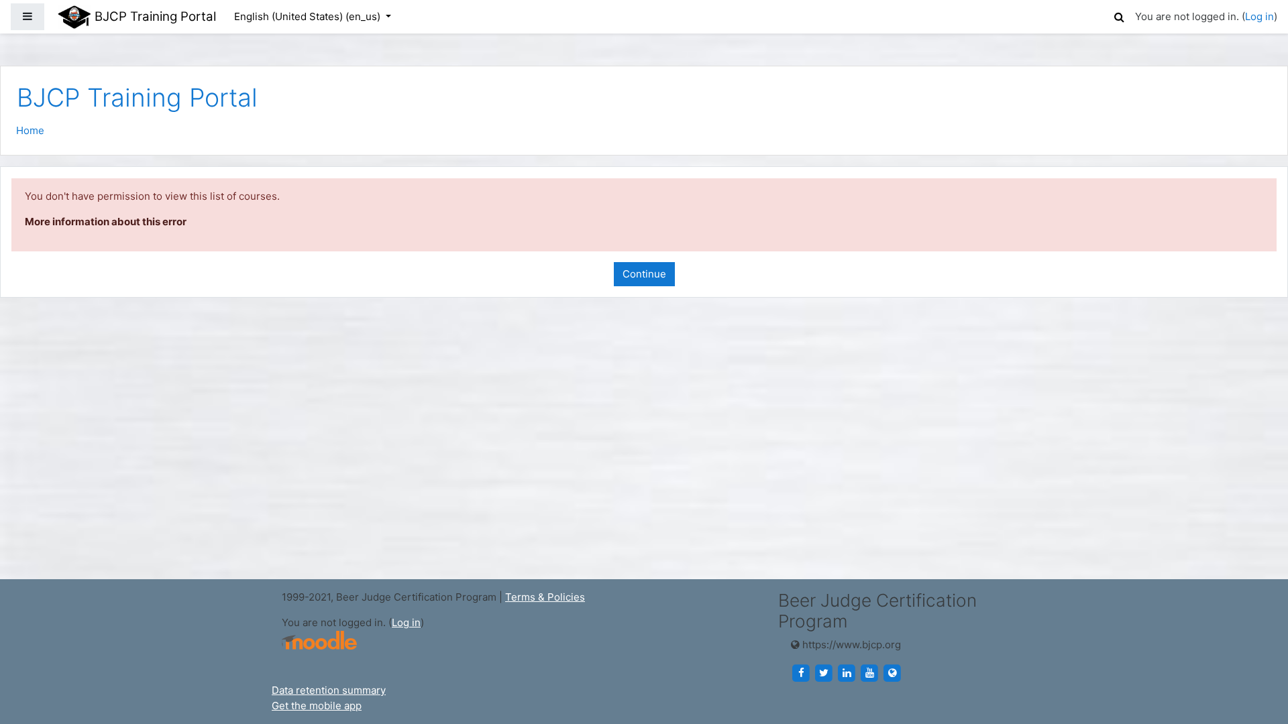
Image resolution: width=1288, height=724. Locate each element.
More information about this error (105, 221)
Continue (644, 273)
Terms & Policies (545, 597)
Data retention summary (329, 690)
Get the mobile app (317, 705)
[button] (1119, 15)
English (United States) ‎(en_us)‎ (308, 16)
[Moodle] (319, 640)
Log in (1259, 16)
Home (30, 130)
